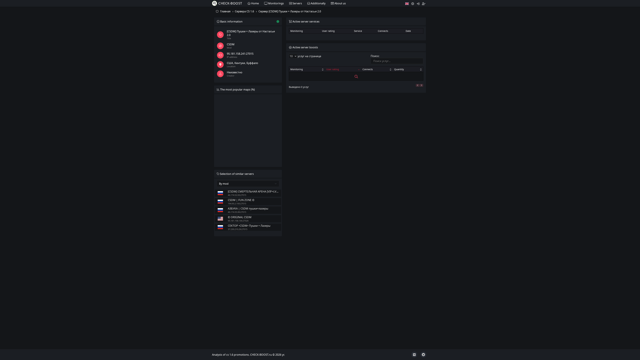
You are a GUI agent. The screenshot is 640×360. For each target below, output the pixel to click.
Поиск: (375, 56)
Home (254, 3)
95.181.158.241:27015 (240, 54)
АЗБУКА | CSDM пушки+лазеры (248, 208)
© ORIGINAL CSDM (240, 217)
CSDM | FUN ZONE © (241, 200)
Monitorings (276, 3)
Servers (297, 3)
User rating (332, 69)
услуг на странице (309, 56)
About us (340, 3)
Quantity (399, 69)
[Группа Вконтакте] (414, 355)
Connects (367, 69)
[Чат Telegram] (423, 355)
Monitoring (296, 69)
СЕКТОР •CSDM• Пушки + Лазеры (249, 226)
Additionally (318, 3)
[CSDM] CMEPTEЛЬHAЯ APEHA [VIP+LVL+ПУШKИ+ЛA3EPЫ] (265, 191)
